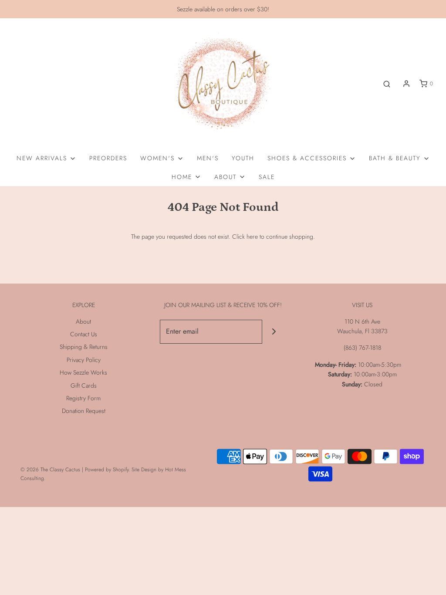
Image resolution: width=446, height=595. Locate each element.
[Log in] (406, 84)
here (252, 236)
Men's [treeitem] (208, 158)
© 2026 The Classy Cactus (50, 469)
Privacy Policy (84, 359)
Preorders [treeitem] (108, 158)
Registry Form (83, 398)
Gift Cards (84, 385)
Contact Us (83, 334)
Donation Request (83, 410)
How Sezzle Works (83, 372)
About (83, 321)
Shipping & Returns (84, 346)
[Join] (274, 332)
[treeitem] (46, 158)
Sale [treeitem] (267, 176)
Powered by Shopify (106, 469)
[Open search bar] (387, 83)
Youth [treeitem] (243, 158)
